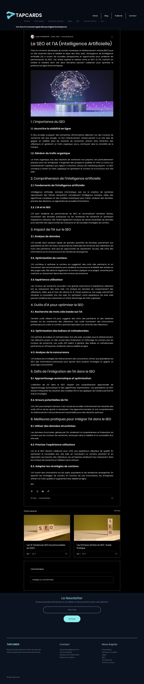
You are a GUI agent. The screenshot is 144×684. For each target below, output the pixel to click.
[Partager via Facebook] (32, 491)
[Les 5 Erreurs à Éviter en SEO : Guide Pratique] (97, 528)
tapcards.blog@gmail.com (69, 649)
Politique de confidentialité (69, 655)
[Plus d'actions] (112, 36)
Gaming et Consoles (109, 652)
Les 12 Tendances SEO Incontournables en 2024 (46, 546)
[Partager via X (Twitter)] (37, 491)
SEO (32, 484)
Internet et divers (108, 662)
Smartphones (107, 660)
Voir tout (117, 511)
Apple (104, 655)
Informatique (106, 649)
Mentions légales (66, 652)
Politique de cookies (67, 657)
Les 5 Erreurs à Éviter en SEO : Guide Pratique (94, 546)
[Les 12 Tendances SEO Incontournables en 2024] (47, 528)
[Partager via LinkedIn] (43, 491)
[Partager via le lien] (48, 491)
